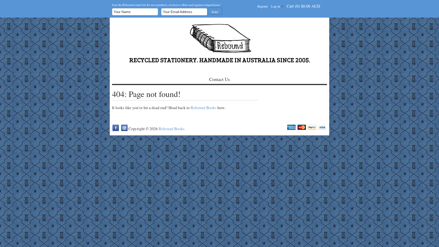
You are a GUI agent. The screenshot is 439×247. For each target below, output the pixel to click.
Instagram (124, 128)
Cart (303, 6)
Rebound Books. (172, 128)
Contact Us (219, 79)
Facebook (115, 128)
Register (262, 6)
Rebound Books (204, 107)
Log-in (275, 6)
